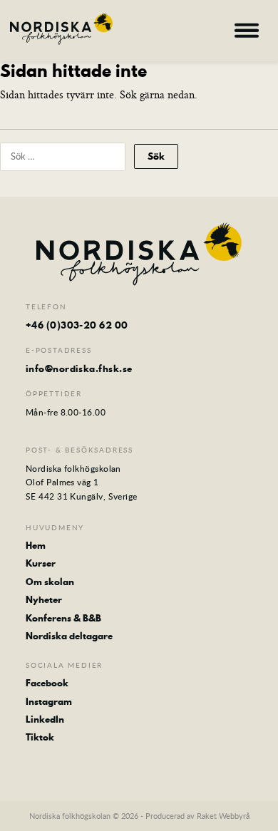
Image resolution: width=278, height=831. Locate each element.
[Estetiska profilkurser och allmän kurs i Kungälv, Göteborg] (61, 29)
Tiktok (40, 737)
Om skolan (50, 581)
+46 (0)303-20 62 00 (77, 325)
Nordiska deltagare (69, 635)
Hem (36, 545)
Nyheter (44, 599)
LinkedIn (45, 719)
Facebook (47, 682)
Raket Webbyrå (223, 815)
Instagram (49, 701)
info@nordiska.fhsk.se (79, 368)
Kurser (41, 563)
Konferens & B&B (63, 618)
